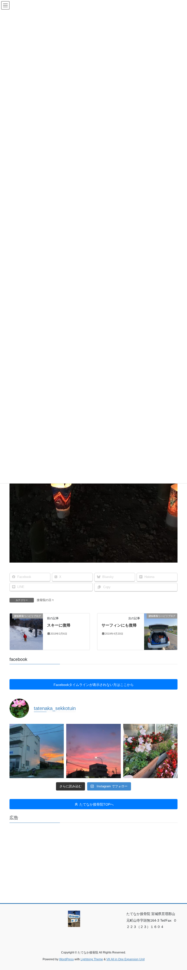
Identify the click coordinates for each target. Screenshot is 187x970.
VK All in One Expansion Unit (125, 959)
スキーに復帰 (58, 625)
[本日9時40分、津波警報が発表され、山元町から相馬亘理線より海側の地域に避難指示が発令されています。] (150, 751)
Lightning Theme (92, 959)
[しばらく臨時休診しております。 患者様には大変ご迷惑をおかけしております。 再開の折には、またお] (36, 751)
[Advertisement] (93, 860)
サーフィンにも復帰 (119, 625)
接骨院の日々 (45, 600)
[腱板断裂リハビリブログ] (26, 631)
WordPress (66, 959)
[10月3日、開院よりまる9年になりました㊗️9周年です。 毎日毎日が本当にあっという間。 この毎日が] (93, 751)
